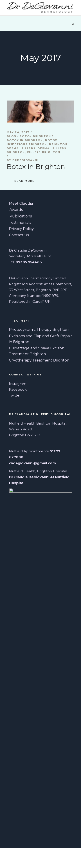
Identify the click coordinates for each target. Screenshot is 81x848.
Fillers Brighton (43, 152)
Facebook (18, 389)
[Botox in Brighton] (40, 112)
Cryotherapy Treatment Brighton (39, 360)
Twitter (15, 395)
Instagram (17, 383)
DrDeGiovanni (25, 160)
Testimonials (20, 222)
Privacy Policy (21, 229)
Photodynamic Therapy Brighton (39, 329)
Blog (11, 136)
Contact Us (19, 235)
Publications (20, 216)
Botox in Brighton (25, 140)
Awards (16, 210)
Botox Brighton (35, 136)
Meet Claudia (21, 203)
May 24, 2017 (19, 132)
